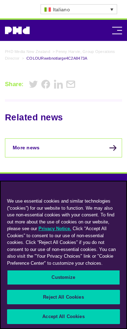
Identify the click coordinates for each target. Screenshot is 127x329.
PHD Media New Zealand (27, 51)
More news (26, 147)
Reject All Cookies (63, 297)
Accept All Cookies (63, 316)
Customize (63, 277)
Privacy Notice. (54, 228)
